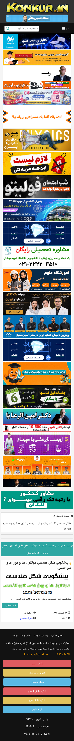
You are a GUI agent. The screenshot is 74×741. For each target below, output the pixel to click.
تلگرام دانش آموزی (37, 691)
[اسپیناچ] (37, 443)
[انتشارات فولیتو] (37, 186)
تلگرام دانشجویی (37, 700)
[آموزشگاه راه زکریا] (37, 483)
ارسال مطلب (57, 635)
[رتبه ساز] (37, 73)
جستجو (8, 28)
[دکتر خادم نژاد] (37, 396)
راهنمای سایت (41, 635)
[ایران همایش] (37, 256)
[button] (67, 28)
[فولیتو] (37, 85)
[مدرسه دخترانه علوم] (37, 280)
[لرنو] (37, 163)
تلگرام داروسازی (37, 682)
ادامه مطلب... (10, 605)
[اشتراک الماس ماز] (37, 233)
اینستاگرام (37, 709)
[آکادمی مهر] (37, 467)
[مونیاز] (37, 326)
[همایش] (37, 303)
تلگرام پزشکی (37, 664)
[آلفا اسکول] (37, 116)
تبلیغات (14, 635)
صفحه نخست (62, 516)
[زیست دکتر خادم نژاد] (37, 97)
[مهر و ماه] (37, 41)
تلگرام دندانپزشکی (37, 673)
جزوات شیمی (26, 618)
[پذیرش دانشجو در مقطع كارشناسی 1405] (37, 210)
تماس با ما (26, 635)
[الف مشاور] (37, 373)
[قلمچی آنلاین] (37, 428)
